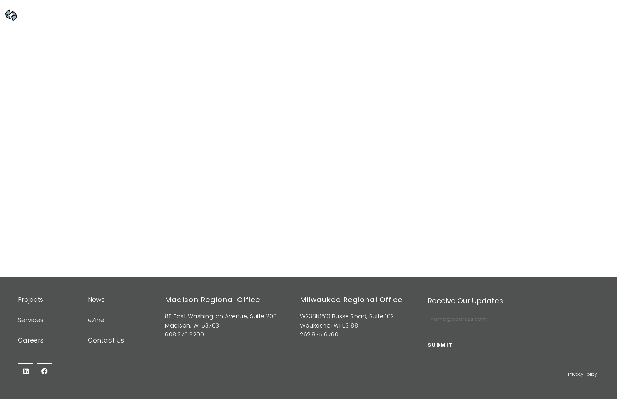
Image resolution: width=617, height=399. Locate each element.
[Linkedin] (25, 371)
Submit (440, 345)
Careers (475, 14)
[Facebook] (44, 371)
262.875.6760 (319, 334)
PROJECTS (274, 14)
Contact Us (521, 14)
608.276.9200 (184, 334)
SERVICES (316, 14)
